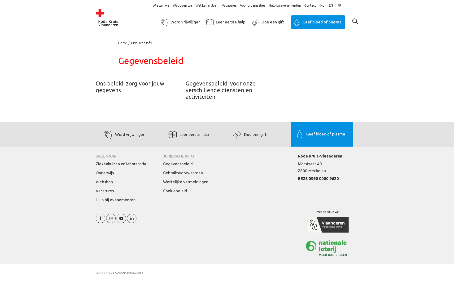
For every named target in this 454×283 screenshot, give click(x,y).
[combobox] (324, 5)
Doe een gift (273, 22)
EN (331, 5)
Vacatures (229, 5)
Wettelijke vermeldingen (185, 182)
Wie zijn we (161, 5)
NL (322, 5)
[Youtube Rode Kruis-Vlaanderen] (121, 221)
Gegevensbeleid (178, 164)
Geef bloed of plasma (322, 22)
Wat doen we (182, 5)
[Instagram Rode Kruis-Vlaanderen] (111, 221)
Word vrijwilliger (185, 22)
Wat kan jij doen (207, 5)
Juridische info (141, 43)
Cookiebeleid (175, 191)
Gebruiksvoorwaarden (183, 173)
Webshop (104, 182)
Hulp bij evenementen (285, 5)
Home (123, 43)
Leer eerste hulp (230, 22)
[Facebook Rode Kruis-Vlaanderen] (100, 221)
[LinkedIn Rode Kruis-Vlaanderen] (131, 221)
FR (339, 5)
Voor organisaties (253, 5)
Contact (310, 5)
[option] (333, 5)
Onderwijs (105, 173)
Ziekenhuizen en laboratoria (121, 164)
